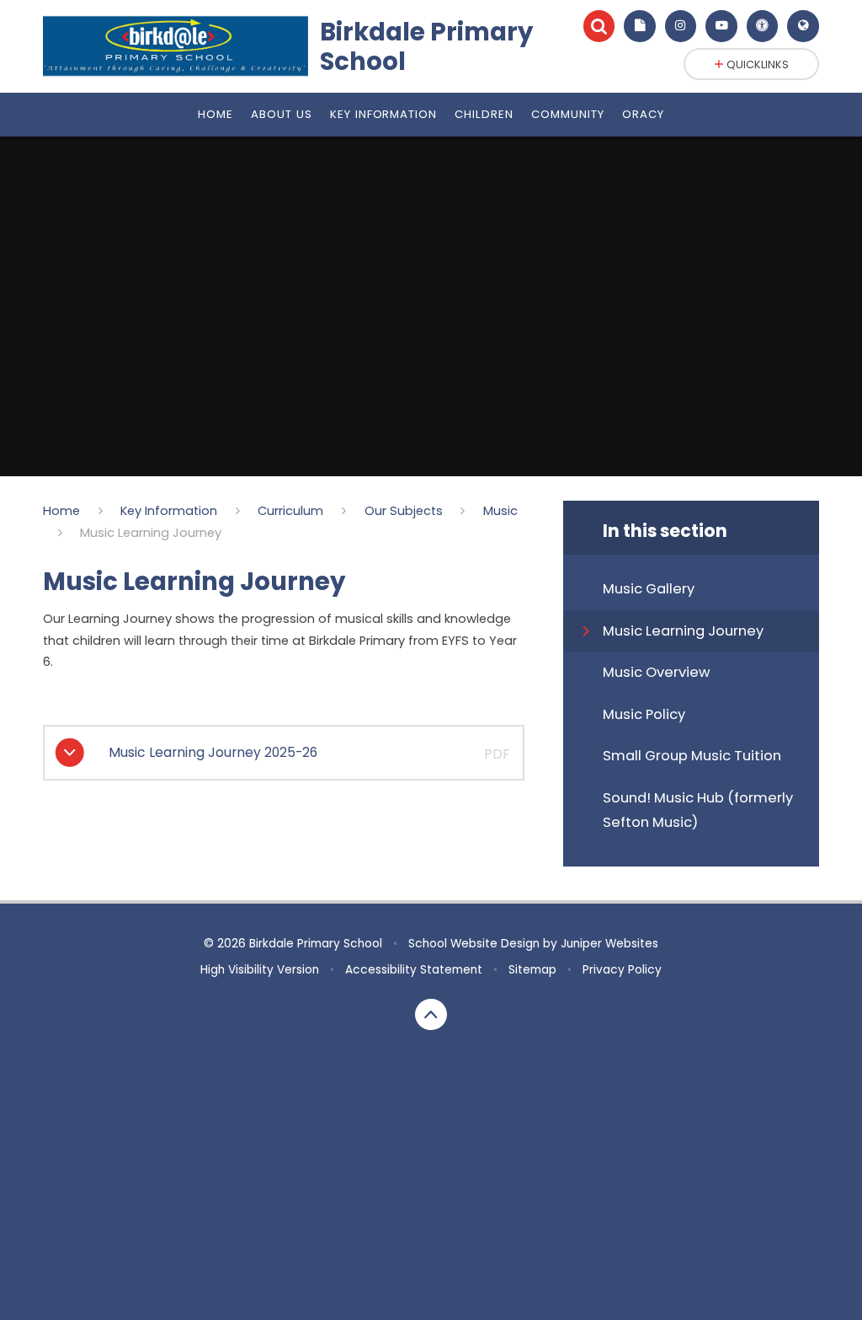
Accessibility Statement (413, 970)
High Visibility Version (259, 970)
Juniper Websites (609, 944)
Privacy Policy (622, 970)
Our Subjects (403, 510)
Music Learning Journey (150, 532)
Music (500, 510)
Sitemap (532, 970)
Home (61, 510)
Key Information (168, 510)
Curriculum (290, 510)
